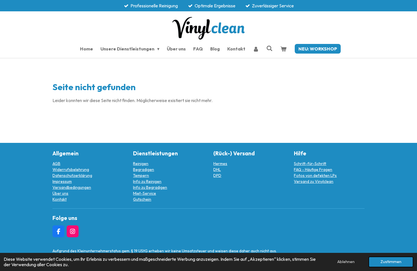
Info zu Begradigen (150, 187)
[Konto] (256, 49)
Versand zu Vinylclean (313, 181)
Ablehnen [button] (346, 261)
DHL (217, 169)
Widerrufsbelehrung (70, 169)
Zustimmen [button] (390, 261)
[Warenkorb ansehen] (283, 49)
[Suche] (269, 48)
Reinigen (140, 163)
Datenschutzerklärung (72, 175)
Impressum (62, 181)
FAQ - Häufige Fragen (313, 169)
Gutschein (142, 199)
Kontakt (59, 199)
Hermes (220, 163)
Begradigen (143, 169)
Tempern (141, 175)
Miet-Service (144, 193)
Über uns (60, 193)
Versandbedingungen (71, 187)
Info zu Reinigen (147, 181)
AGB (56, 163)
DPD (217, 175)
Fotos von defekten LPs (315, 175)
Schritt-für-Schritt (310, 163)
